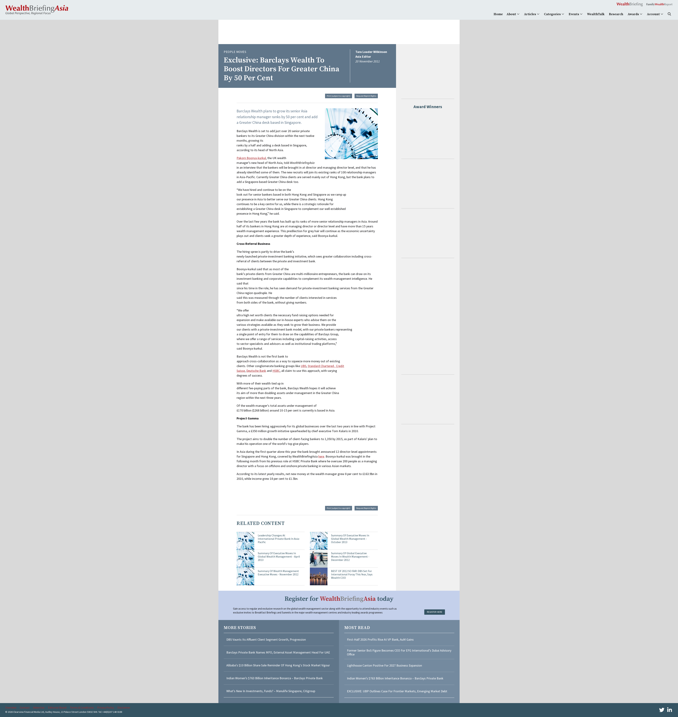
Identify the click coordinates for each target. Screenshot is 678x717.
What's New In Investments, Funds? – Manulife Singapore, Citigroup (270, 691)
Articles (530, 14)
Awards (634, 14)
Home (498, 14)
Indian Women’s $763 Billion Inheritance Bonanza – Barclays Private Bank (274, 678)
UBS (303, 366)
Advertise (38, 707)
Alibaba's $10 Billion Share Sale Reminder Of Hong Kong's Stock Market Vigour (278, 665)
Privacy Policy (105, 707)
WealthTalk (596, 14)
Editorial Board (57, 707)
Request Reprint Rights (366, 96)
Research (616, 14)
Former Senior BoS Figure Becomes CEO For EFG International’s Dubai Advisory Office (399, 652)
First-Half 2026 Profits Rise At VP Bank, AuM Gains (380, 639)
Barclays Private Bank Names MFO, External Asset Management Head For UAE (278, 652)
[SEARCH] (669, 14)
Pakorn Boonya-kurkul (251, 158)
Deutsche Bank (256, 371)
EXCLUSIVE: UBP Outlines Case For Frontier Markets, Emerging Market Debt (397, 691)
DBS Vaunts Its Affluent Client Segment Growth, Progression (266, 639)
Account (654, 14)
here (321, 456)
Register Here (434, 611)
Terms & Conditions (82, 707)
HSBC (276, 371)
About (512, 14)
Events (574, 14)
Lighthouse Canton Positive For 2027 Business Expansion (384, 665)
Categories (552, 14)
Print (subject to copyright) (338, 96)
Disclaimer (123, 707)
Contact (25, 707)
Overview (10, 707)
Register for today (339, 599)
